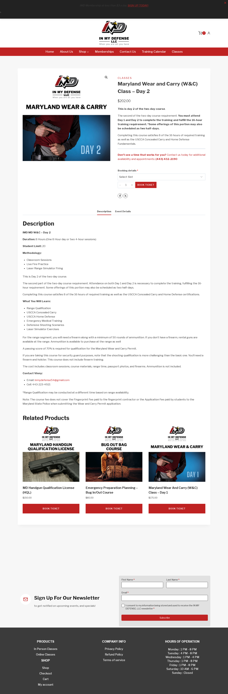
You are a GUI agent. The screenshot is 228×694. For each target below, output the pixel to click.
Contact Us (128, 51)
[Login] (208, 33)
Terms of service (114, 660)
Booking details (128, 170)
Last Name (172, 579)
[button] (106, 77)
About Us (66, 51)
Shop (45, 667)
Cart (46, 679)
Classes (177, 51)
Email (125, 592)
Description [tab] (104, 211)
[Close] (225, 3)
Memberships (104, 51)
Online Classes (45, 654)
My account (45, 684)
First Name (128, 579)
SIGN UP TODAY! (138, 5)
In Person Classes (45, 649)
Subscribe (165, 617)
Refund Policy (114, 654)
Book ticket (145, 185)
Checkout (45, 673)
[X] (125, 195)
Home (49, 51)
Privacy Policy (114, 649)
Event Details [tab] (123, 211)
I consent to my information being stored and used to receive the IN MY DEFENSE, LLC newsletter (162, 607)
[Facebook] (120, 195)
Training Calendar (154, 51)
